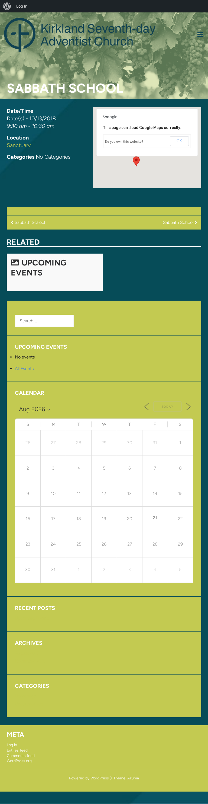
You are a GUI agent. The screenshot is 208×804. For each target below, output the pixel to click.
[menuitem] (7, 6)
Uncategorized (29, 703)
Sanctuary (19, 145)
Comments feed (21, 755)
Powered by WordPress (89, 778)
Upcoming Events (38, 268)
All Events (24, 368)
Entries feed (17, 750)
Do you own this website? (124, 142)
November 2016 (30, 661)
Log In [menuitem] (21, 6)
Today (167, 406)
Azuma (133, 778)
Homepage (25, 696)
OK (179, 141)
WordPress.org (19, 761)
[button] (136, 161)
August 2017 (27, 653)
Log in (12, 745)
